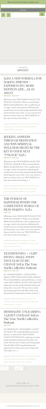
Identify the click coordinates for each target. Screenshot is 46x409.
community (7, 302)
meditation (7, 189)
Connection (36, 124)
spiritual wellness (14, 191)
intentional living (24, 127)
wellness (11, 130)
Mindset (7, 96)
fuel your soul (14, 127)
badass (34, 240)
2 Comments (19, 130)
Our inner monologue (30, 189)
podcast (6, 191)
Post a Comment (30, 191)
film (10, 243)
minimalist (12, 362)
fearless (6, 243)
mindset (6, 130)
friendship (7, 127)
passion (6, 246)
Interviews (27, 302)
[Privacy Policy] (34, 406)
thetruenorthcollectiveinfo (23, 124)
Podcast (15, 96)
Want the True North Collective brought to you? (23, 2)
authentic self (31, 299)
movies (36, 243)
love (19, 243)
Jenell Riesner (22, 299)
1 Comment (18, 246)
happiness (14, 243)
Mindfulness (33, 127)
